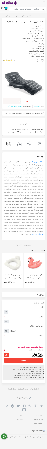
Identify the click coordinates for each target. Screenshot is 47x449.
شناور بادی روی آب (6, 16)
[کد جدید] (6, 355)
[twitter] (18, 406)
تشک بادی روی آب (37, 162)
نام (42, 307)
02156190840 (22, 398)
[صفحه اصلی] (44, 16)
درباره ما (20, 415)
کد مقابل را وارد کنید (36, 349)
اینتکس (37, 106)
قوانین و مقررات (38, 419)
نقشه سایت (19, 419)
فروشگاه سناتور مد (37, 234)
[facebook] (24, 406)
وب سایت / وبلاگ (36, 326)
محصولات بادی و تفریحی (23, 16)
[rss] (7, 406)
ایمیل (41, 316)
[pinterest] (13, 406)
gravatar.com (36, 375)
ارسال (23, 360)
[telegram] (41, 406)
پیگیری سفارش (38, 423)
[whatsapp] (30, 406)
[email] (24, 410)
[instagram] (35, 406)
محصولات (37, 16)
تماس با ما (39, 415)
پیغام (41, 335)
